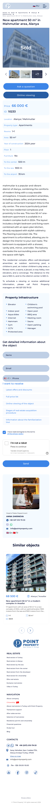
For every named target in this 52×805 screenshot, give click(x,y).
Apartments (23, 13)
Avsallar (42, 596)
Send (26, 463)
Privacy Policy (26, 798)
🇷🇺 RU (36, 6)
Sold (13, 13)
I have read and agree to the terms (21, 433)
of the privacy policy (15, 434)
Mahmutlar (7, 14)
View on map (15, 756)
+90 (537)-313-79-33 (26, 745)
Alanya (34, 13)
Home (5, 13)
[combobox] (7, 378)
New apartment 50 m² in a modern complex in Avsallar (23, 602)
